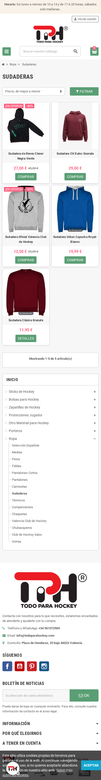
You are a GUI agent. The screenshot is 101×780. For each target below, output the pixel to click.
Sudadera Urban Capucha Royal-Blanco (75, 239)
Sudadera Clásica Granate (26, 320)
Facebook (7, 666)
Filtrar (86, 91)
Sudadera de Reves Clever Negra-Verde (25, 156)
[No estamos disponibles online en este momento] (12, 767)
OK (86, 695)
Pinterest (32, 666)
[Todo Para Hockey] (50, 34)
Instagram (44, 666)
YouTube (20, 666)
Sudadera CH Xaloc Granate (75, 153)
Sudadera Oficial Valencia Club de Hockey (26, 239)
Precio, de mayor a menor (22, 91)
